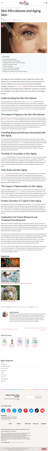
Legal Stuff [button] (43, 423)
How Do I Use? (4, 368)
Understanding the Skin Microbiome (9, 59)
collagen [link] (41, 208)
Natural (9, 7)
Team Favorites (4, 379)
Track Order (8, 419)
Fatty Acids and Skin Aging (7, 66)
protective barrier (29, 101)
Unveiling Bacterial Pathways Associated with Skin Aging (13, 62)
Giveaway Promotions (6, 366)
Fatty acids (3, 173)
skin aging (19, 86)
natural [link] (27, 173)
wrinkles (5, 119)
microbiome (35, 306)
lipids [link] (9, 157)
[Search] (44, 3)
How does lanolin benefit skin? (10, 329)
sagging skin (12, 119)
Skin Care (19, 7)
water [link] (12, 121)
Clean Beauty (4, 7)
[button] (2, 2)
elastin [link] (39, 204)
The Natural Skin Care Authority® (17, 442)
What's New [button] (28, 423)
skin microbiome (5, 195)
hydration (3, 175)
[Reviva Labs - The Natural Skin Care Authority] (24, 3)
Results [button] (19, 423)
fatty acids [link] (40, 148)
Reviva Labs (14, 7)
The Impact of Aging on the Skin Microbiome (11, 60)
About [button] (10, 423)
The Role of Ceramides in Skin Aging (9, 64)
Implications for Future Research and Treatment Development (14, 71)
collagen (33, 204)
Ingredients (3, 370)
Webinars (3, 381)
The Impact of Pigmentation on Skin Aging (10, 67)
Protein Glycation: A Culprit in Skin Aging (10, 69)
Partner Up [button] (35, 423)
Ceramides (3, 157)
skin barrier (44, 160)
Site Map (2, 419)
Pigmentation (18, 191)
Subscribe (38, 397)
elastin (2, 209)
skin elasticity (4, 180)
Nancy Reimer (18, 20)
